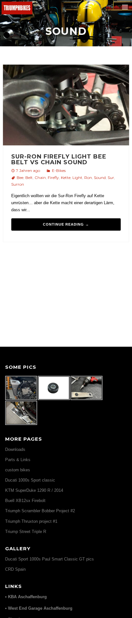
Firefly (53, 177)
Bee (20, 177)
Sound (100, 177)
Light (77, 177)
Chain (40, 177)
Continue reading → (66, 224)
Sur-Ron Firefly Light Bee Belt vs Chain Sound (58, 159)
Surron (17, 184)
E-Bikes (59, 170)
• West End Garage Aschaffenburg (38, 608)
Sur (111, 177)
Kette (65, 177)
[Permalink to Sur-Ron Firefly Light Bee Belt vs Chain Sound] (66, 106)
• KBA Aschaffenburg (26, 596)
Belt (29, 177)
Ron (88, 177)
